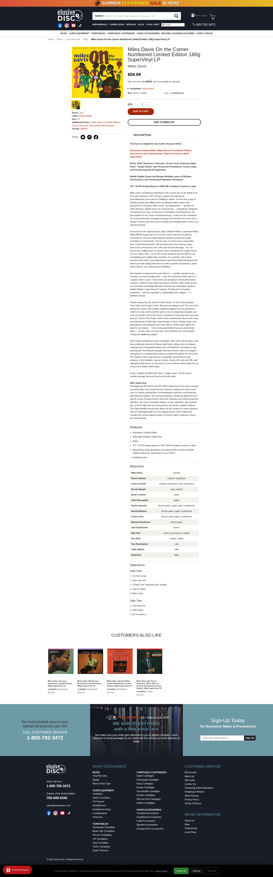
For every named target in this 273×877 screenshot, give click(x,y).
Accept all (181, 870)
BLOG (141, 24)
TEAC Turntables (101, 846)
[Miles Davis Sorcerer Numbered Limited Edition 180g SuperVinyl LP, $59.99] (61, 661)
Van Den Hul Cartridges (148, 799)
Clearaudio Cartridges (147, 780)
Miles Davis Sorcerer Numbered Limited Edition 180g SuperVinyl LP (60, 683)
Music (63, 33)
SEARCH (99, 16)
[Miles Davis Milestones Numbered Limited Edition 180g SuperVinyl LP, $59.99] (90, 661)
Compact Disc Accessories (150, 829)
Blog (187, 824)
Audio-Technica (100, 850)
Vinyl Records (100, 776)
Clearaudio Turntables (104, 827)
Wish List (189, 776)
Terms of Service (193, 803)
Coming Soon (116, 24)
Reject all (211, 870)
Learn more (161, 870)
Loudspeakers (100, 813)
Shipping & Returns (194, 792)
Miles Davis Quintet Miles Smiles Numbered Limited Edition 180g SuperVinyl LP (119, 683)
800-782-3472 (205, 24)
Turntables (98, 33)
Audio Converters (101, 797)
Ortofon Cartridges (145, 803)
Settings (196, 870)
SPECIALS (131, 24)
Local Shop (190, 832)
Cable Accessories (145, 821)
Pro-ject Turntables (102, 835)
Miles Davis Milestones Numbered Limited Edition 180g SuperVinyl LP (89, 683)
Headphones (99, 805)
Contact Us (190, 784)
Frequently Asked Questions (199, 788)
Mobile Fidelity (85, 116)
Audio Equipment (79, 33)
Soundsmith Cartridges (148, 791)
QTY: (130, 104)
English (168, 24)
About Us (189, 820)
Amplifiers (98, 794)
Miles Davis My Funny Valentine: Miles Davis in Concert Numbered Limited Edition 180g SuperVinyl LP (149, 684)
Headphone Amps (102, 809)
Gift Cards (190, 780)
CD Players (98, 801)
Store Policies (192, 796)
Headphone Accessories (148, 817)
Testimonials (191, 828)
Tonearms (98, 817)
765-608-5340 (56, 798)
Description (142, 135)
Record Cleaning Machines (178, 33)
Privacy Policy (192, 799)
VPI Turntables (100, 839)
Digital (96, 780)
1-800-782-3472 (45, 738)
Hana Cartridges (144, 783)
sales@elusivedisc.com (58, 805)
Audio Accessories (148, 33)
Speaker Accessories (147, 825)
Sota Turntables (100, 843)
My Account (190, 772)
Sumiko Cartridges (145, 795)
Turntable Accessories (147, 813)
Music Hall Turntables (103, 831)
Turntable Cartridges (121, 33)
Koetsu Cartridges (145, 787)
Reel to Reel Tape (102, 783)
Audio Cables (204, 33)
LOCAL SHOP (152, 24)
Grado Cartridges (145, 776)
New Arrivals (99, 24)
